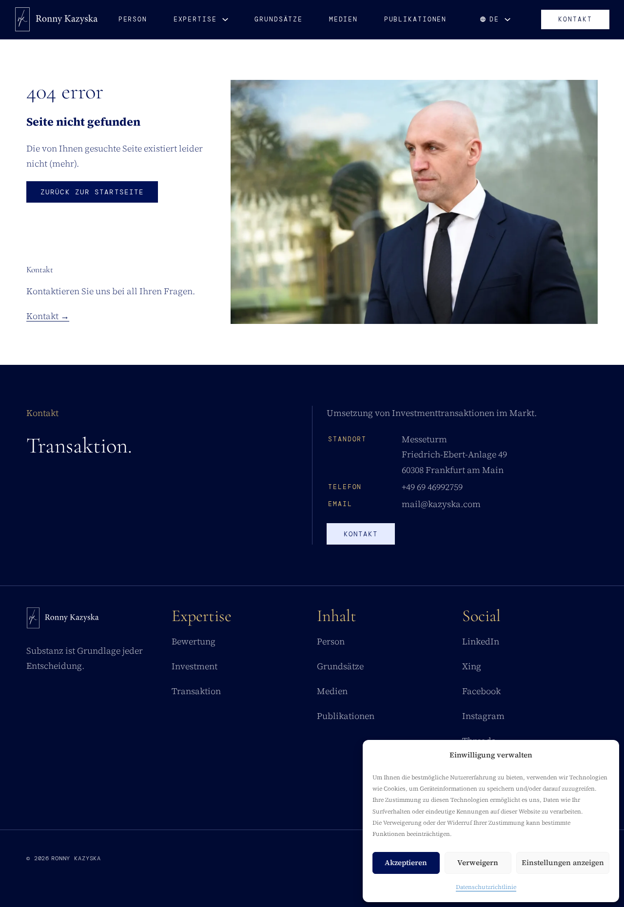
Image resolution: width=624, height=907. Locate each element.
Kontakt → (47, 316)
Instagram (483, 716)
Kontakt (575, 19)
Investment (194, 666)
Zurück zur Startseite (92, 192)
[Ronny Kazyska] (56, 19)
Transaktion (196, 691)
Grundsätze (278, 19)
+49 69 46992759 (432, 487)
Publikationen (415, 19)
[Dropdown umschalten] (225, 19)
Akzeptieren (406, 862)
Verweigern (477, 862)
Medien (343, 19)
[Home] (62, 620)
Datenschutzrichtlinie (486, 887)
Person (132, 19)
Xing (471, 666)
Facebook (481, 691)
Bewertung (193, 641)
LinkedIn (480, 641)
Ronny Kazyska (76, 858)
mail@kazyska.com (441, 504)
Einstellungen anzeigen (563, 862)
